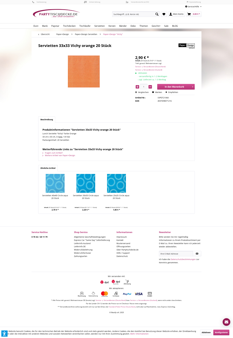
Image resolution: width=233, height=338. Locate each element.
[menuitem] (192, 6)
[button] (4, 333)
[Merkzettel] (164, 14)
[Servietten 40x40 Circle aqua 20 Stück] (55, 183)
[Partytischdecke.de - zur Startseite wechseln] (56, 15)
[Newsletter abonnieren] (197, 253)
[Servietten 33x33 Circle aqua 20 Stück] (86, 183)
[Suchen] (157, 14)
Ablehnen (206, 332)
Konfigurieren (221, 332)
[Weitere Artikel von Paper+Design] (187, 48)
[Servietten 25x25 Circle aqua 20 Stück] (116, 183)
